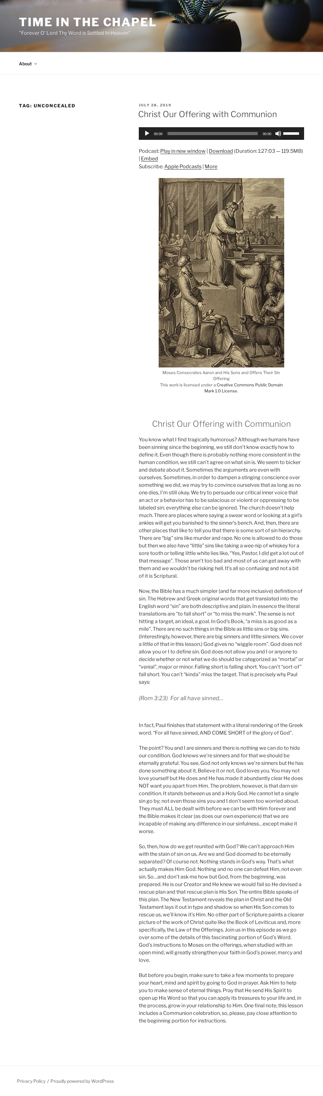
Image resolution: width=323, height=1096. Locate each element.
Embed (149, 159)
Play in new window (183, 151)
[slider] (292, 133)
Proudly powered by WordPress (82, 1081)
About (25, 63)
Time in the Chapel (88, 22)
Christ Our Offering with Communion (207, 114)
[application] (221, 133)
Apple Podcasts (183, 167)
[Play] (147, 133)
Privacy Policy (31, 1081)
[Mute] (278, 133)
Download (221, 151)
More (211, 167)
